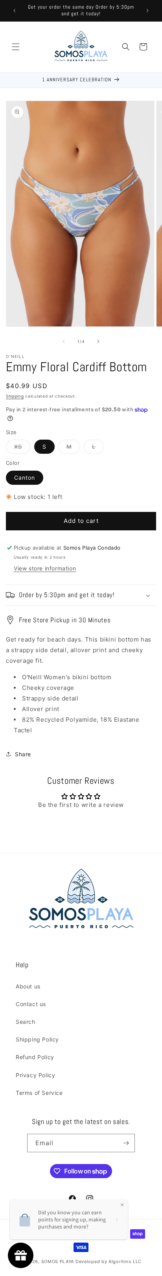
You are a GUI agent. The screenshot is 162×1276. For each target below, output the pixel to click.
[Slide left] (63, 341)
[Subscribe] (125, 1143)
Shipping (15, 396)
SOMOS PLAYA (57, 1261)
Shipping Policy (37, 1039)
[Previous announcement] (14, 10)
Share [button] (23, 754)
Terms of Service (39, 1092)
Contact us (31, 1004)
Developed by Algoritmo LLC (108, 1261)
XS (22, 448)
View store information (45, 568)
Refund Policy (35, 1057)
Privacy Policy (35, 1075)
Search (25, 1021)
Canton (24, 477)
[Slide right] (98, 341)
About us (28, 986)
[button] (15, 46)
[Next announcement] (147, 10)
